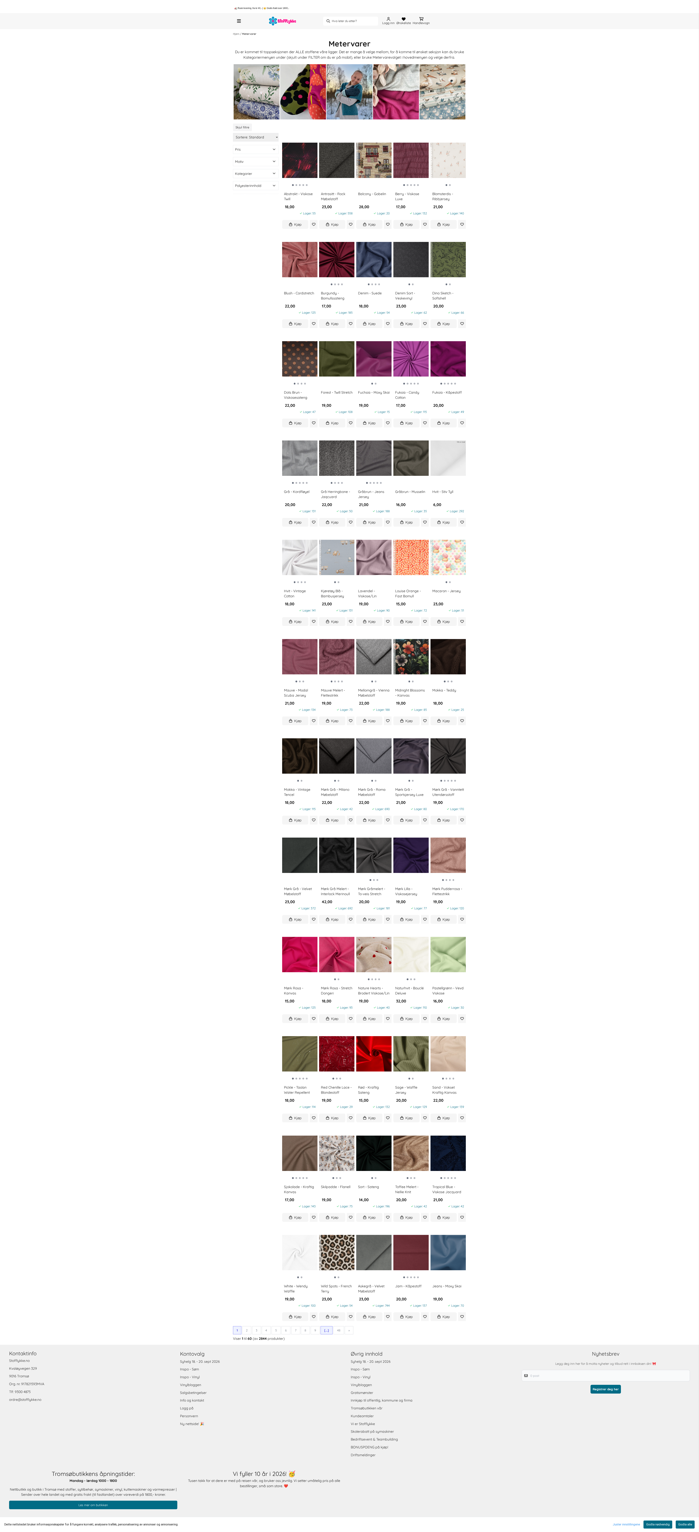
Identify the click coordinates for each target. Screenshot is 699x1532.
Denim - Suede (370, 293)
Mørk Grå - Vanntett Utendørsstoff (448, 792)
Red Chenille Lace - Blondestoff (336, 1090)
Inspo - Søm (189, 1369)
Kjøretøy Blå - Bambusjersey (332, 593)
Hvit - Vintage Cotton (295, 593)
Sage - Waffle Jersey (406, 1090)
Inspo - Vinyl (190, 1377)
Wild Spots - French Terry (336, 1288)
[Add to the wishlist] (313, 224)
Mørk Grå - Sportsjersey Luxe (409, 792)
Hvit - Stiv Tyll (442, 491)
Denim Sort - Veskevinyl (405, 295)
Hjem (236, 34)
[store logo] (282, 21)
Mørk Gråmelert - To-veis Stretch (371, 891)
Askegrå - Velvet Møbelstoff (371, 1288)
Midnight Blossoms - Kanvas (410, 693)
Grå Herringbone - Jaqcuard (335, 494)
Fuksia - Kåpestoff (447, 392)
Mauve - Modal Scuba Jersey (296, 693)
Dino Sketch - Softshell (442, 295)
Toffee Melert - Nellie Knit (406, 1189)
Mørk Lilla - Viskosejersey (406, 891)
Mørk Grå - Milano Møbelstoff (335, 792)
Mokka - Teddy (444, 690)
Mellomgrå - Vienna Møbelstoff (374, 693)
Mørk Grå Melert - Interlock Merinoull (335, 891)
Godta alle (685, 1524)
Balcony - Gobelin (372, 193)
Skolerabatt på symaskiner (372, 1431)
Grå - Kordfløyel (296, 491)
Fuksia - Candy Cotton (407, 395)
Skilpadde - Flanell (335, 1186)
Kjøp (297, 224)
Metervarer (249, 34)
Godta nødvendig (658, 1524)
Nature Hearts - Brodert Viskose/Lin (374, 991)
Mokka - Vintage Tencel (297, 792)
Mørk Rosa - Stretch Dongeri (336, 991)
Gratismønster (362, 1392)
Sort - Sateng (368, 1186)
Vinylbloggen (190, 1385)
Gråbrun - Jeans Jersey (371, 494)
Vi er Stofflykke (363, 1424)
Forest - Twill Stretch (337, 392)
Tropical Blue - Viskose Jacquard (446, 1189)
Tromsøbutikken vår (366, 1408)
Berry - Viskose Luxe (407, 196)
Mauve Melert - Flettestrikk (333, 693)
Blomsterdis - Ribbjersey (442, 196)
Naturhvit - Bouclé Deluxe (409, 991)
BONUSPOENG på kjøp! (369, 1447)
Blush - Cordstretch (299, 293)
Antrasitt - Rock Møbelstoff (333, 196)
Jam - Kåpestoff (408, 1286)
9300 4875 (23, 1392)
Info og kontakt (192, 1400)
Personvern (189, 1416)
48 (338, 1330)
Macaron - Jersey (446, 591)
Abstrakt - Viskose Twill (298, 196)
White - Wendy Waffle (296, 1288)
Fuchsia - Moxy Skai (374, 392)
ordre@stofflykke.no (25, 1399)
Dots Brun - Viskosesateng (295, 395)
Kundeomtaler (362, 1416)
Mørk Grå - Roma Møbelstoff (372, 792)
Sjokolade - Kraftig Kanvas (299, 1189)
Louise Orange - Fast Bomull (408, 593)
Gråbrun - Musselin (410, 491)
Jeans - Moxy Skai (446, 1286)
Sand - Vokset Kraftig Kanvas (444, 1090)
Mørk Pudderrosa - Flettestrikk (447, 891)
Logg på (186, 1408)
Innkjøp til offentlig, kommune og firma (381, 1400)
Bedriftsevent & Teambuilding (374, 1439)
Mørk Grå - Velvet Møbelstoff (298, 891)
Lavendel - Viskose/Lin (367, 593)
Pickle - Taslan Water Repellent (297, 1090)
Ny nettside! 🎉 (192, 1424)
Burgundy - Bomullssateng (332, 295)
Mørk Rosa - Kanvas (293, 991)
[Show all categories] (239, 21)
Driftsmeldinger (363, 1455)
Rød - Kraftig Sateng (368, 1090)
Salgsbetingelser (193, 1392)
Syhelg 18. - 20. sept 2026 (200, 1361)
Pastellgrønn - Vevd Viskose (448, 991)
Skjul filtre (242, 127)
